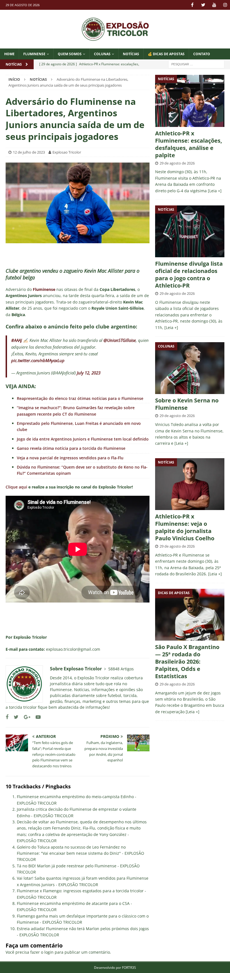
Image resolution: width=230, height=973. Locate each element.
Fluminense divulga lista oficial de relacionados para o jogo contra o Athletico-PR (189, 274)
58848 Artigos (121, 668)
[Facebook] (192, 5)
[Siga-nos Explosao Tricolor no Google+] (25, 717)
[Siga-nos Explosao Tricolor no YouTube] (36, 717)
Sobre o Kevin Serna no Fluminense (187, 404)
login (49, 952)
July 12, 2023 (88, 373)
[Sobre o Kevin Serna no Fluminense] (189, 368)
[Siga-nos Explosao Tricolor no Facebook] (7, 717)
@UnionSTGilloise (120, 340)
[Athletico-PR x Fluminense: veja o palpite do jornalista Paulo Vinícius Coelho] (189, 484)
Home (9, 54)
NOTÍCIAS (131, 54)
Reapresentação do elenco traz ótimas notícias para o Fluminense (80, 398)
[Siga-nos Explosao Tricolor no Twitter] (14, 717)
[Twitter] (203, 5)
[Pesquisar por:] (196, 63)
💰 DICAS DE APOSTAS (166, 54)
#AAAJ (16, 340)
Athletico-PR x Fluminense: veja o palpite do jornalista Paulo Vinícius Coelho (184, 527)
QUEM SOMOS (70, 54)
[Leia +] (215, 190)
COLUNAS (102, 54)
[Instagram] (225, 5)
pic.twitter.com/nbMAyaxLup (38, 360)
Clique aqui (16, 487)
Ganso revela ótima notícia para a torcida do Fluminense (71, 448)
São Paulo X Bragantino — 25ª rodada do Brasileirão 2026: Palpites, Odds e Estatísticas (187, 661)
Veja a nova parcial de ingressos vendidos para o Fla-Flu (70, 457)
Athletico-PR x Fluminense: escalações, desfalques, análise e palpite (188, 144)
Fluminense (34, 54)
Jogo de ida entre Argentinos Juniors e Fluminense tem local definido (83, 439)
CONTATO (201, 54)
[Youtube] (214, 5)
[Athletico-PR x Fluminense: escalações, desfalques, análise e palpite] (189, 101)
